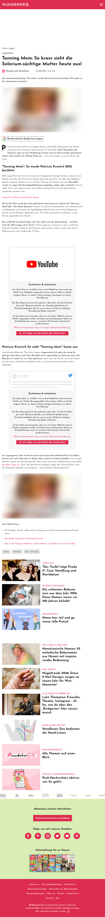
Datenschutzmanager (37, 889)
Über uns (51, 894)
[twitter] (57, 836)
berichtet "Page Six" (11, 465)
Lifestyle (17, 552)
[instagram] (47, 836)
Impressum (34, 884)
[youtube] (67, 836)
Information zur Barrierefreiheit (63, 889)
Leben (11, 48)
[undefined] (12, 798)
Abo (57, 898)
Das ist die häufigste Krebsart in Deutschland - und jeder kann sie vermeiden (40, 544)
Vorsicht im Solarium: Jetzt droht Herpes (20, 197)
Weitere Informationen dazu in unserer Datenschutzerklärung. (42, 328)
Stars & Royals (32, 552)
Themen (60, 894)
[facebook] (28, 836)
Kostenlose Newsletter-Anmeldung (52, 818)
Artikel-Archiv (72, 894)
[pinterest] (38, 836)
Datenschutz (70, 884)
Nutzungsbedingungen (51, 884)
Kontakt (49, 898)
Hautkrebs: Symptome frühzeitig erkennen (24, 539)
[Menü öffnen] (101, 4)
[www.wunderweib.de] (15, 4)
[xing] (77, 836)
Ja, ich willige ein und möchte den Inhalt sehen (42, 333)
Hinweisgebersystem (35, 894)
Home (4, 48)
